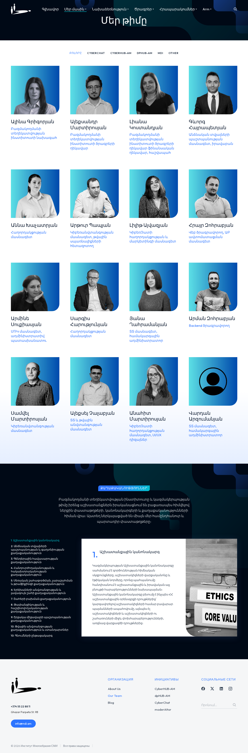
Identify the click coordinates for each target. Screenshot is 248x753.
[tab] (42, 540)
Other (173, 53)
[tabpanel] (159, 588)
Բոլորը (76, 53)
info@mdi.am (23, 723)
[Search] (234, 705)
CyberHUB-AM (120, 53)
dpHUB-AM (144, 53)
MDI (160, 53)
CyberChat (96, 53)
